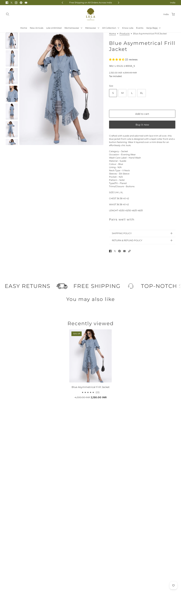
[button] (129, 251)
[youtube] (26, 3)
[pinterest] (21, 3)
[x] (11, 2)
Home (112, 34)
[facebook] (7, 3)
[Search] (8, 14)
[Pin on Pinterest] (119, 251)
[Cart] (173, 14)
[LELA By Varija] (90, 14)
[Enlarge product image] (61, 89)
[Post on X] (114, 251)
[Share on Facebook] (110, 251)
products (124, 34)
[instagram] (16, 3)
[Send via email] (124, 251)
